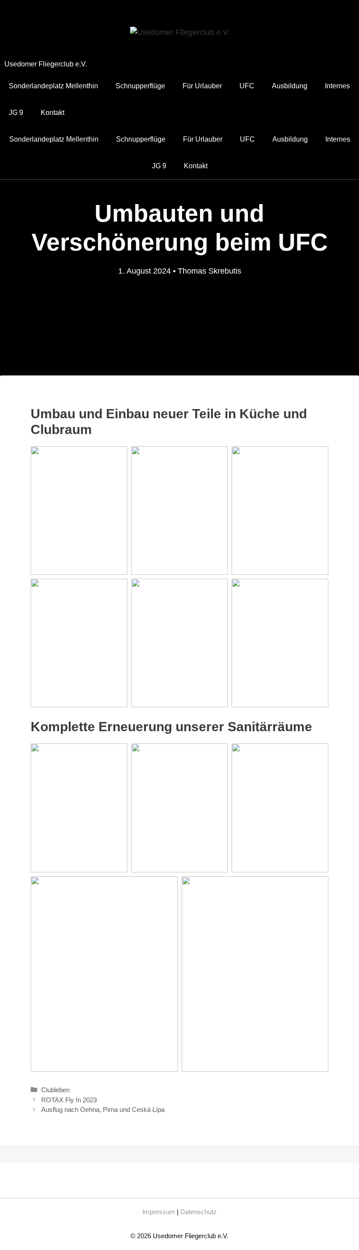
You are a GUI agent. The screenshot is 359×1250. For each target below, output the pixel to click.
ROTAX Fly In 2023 (69, 1100)
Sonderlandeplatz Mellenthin (53, 86)
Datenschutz (198, 1211)
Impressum (158, 1211)
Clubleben (55, 1090)
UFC (246, 86)
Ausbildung (289, 86)
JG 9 (16, 112)
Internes (337, 86)
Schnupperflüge (140, 86)
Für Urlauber (202, 86)
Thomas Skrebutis (209, 271)
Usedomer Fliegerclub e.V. (45, 64)
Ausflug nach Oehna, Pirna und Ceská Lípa (103, 1109)
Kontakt (52, 112)
